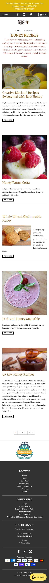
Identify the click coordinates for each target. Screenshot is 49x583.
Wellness (24, 489)
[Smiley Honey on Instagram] (24, 551)
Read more (8, 120)
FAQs (24, 504)
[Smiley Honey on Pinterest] (30, 551)
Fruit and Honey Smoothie (21, 319)
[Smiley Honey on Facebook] (18, 551)
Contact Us (30, 529)
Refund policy (24, 514)
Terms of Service (24, 512)
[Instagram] (24, 14)
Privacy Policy (24, 506)
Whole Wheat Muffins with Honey (21, 218)
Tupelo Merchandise (24, 486)
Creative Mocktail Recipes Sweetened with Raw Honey (22, 95)
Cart (44, 15)
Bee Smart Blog (24, 484)
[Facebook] (18, 14)
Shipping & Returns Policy (24, 509)
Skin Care (24, 481)
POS (15, 575)
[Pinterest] (31, 14)
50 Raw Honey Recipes (18, 374)
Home (17, 31)
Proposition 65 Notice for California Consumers (24, 517)
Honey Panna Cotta (16, 182)
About (24, 492)
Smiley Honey (27, 573)
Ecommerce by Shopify (27, 575)
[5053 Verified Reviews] (24, 460)
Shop (25, 478)
